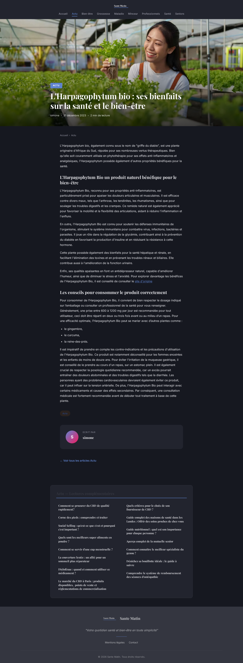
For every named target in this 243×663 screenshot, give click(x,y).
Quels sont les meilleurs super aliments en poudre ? (85, 539)
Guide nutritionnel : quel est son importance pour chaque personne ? (153, 531)
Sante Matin (130, 618)
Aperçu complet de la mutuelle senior (149, 541)
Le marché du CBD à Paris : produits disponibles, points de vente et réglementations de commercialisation (82, 585)
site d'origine (143, 281)
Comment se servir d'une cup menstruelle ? (85, 549)
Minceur (133, 13)
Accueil (63, 13)
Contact (133, 642)
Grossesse (103, 13)
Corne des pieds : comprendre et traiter (83, 517)
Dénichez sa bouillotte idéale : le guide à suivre (151, 563)
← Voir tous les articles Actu (78, 460)
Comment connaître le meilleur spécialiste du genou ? (155, 551)
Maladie (119, 13)
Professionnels (151, 13)
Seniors (179, 13)
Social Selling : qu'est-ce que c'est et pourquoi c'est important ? (86, 527)
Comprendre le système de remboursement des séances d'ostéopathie (153, 575)
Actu (74, 13)
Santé (167, 13)
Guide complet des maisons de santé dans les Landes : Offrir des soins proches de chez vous (155, 519)
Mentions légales (115, 642)
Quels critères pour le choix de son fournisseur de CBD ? (148, 507)
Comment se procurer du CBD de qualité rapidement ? (83, 507)
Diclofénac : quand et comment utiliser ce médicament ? (84, 571)
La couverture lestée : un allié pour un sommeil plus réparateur (82, 559)
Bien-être (87, 13)
